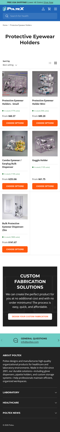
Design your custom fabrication (30, 316)
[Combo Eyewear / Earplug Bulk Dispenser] (15, 143)
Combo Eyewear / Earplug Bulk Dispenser (11, 164)
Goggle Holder (40, 160)
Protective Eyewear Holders (21, 25)
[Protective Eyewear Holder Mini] (45, 84)
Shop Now (48, 2)
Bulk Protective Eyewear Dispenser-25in (13, 227)
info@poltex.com (30, 342)
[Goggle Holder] (45, 143)
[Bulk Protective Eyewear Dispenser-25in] (15, 206)
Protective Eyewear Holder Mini (42, 102)
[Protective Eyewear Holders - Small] (15, 84)
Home (5, 25)
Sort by (6, 61)
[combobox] (30, 16)
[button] (49, 9)
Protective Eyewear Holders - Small (12, 102)
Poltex (11, 425)
